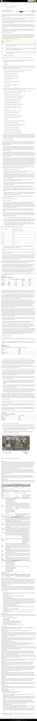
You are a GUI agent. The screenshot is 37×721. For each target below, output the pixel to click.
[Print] (35, 11)
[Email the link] (31, 11)
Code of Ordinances (6, 4)
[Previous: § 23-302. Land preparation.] (2, 10)
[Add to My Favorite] (29, 11)
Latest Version (21, 11)
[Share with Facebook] (32, 11)
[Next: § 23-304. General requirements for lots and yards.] (11, 10)
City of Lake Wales (18, 720)
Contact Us (23, 719)
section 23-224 (7, 16)
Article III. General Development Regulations (10, 6)
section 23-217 (14, 397)
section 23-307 (7, 324)
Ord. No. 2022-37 (5, 714)
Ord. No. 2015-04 (24, 713)
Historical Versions (26, 11)
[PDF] (19, 5)
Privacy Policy (18, 719)
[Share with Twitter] (33, 11)
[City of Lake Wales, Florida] (5, 1)
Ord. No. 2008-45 (14, 713)
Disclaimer (13, 719)
